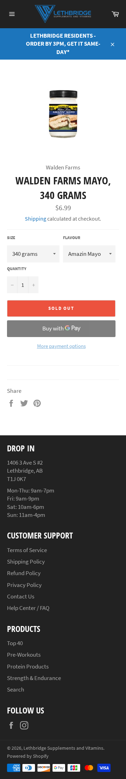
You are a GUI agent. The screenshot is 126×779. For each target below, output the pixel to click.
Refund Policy (24, 573)
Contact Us (20, 596)
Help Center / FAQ (28, 608)
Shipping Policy (26, 561)
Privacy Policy (24, 585)
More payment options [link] (61, 346)
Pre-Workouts (24, 654)
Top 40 (15, 643)
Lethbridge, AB (25, 470)
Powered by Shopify (28, 756)
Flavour (71, 237)
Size (11, 237)
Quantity (16, 268)
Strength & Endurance (34, 678)
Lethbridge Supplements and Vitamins (63, 748)
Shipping (35, 218)
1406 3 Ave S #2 (25, 462)
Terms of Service (27, 550)
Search (15, 689)
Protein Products (28, 666)
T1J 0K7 (16, 479)
